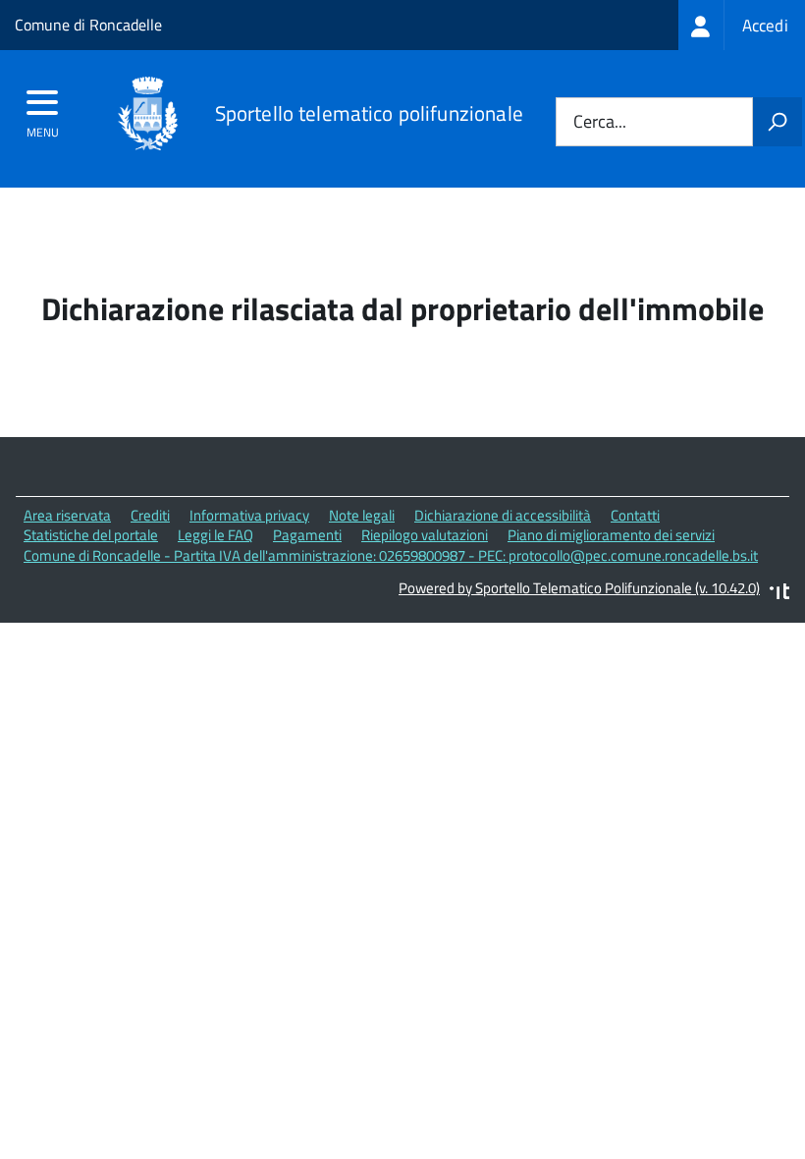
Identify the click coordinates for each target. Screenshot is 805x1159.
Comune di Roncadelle (88, 24)
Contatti (635, 515)
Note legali (362, 515)
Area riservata (67, 515)
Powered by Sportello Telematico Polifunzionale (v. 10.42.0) (579, 588)
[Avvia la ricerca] (777, 121)
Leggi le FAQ (215, 535)
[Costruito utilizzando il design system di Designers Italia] (779, 593)
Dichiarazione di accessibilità (502, 515)
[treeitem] (741, 25)
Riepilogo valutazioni (424, 535)
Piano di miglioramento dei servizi (611, 535)
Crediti (150, 515)
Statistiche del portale (91, 535)
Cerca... (599, 122)
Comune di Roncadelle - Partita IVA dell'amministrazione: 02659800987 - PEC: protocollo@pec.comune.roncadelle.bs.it (391, 555)
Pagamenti (307, 535)
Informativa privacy (249, 515)
